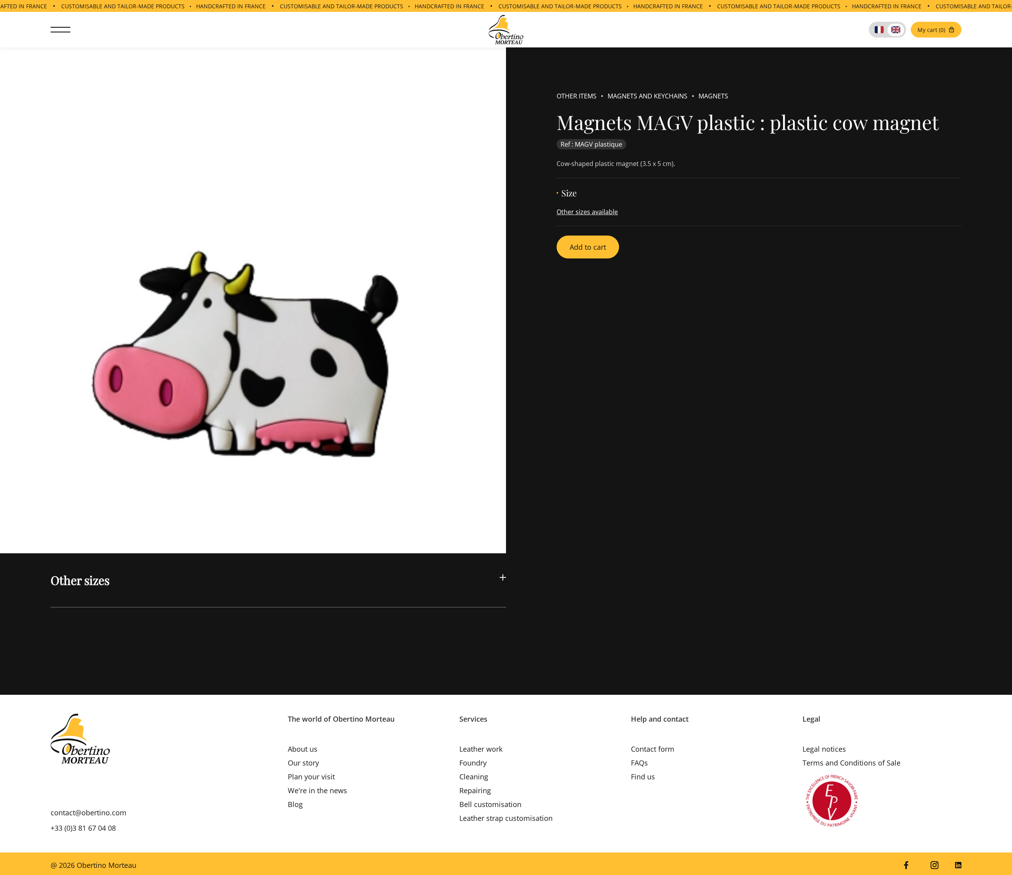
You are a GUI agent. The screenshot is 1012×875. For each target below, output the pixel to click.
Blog (295, 804)
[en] (895, 30)
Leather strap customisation (506, 818)
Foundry (473, 763)
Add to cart (588, 247)
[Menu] (60, 30)
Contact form (652, 749)
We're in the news (317, 790)
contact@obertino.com (88, 812)
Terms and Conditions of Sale (851, 763)
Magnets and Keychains (647, 96)
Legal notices (824, 749)
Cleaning (473, 776)
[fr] (879, 30)
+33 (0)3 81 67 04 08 (83, 828)
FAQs (639, 763)
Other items (577, 96)
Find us (643, 776)
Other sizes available (587, 211)
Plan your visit (311, 776)
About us (302, 749)
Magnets (713, 96)
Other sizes (80, 580)
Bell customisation (490, 804)
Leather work (480, 749)
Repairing (475, 790)
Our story (303, 763)
